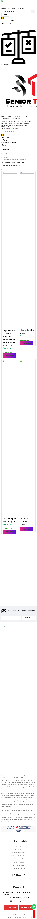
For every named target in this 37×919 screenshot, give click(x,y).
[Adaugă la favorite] (5, 326)
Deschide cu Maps (26, 907)
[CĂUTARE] (33, 11)
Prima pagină (6, 160)
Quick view (10, 321)
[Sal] (25, 827)
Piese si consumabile (18, 160)
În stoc (6, 157)
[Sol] (18, 830)
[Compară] (5, 321)
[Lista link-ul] (18, 858)
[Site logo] (12, 3)
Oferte (6, 153)
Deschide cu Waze (11, 907)
